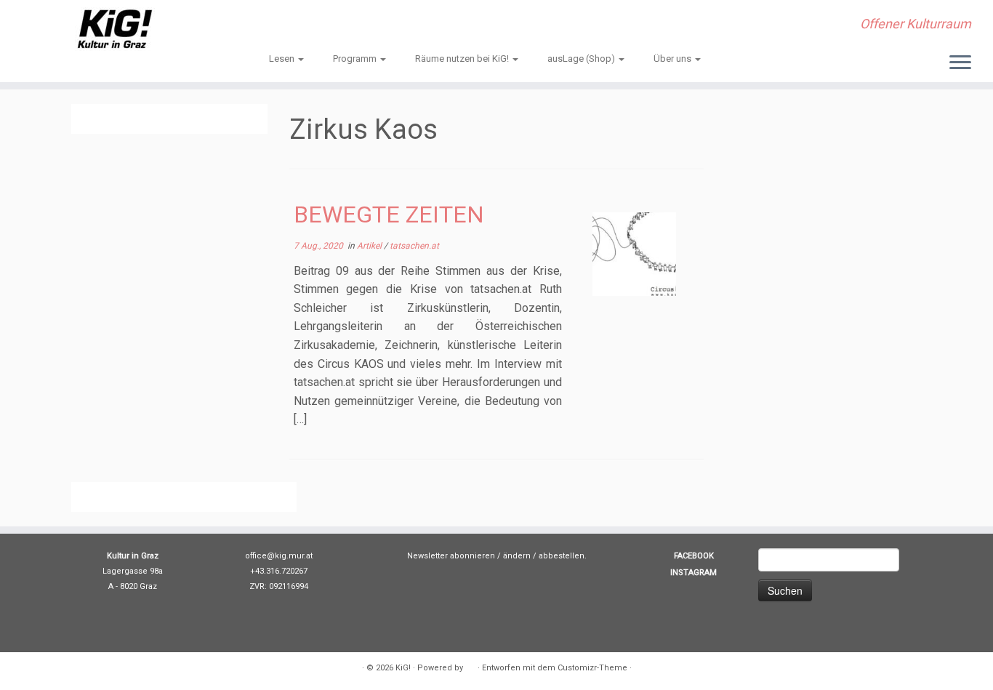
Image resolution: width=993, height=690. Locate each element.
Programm (356, 58)
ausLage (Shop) (582, 58)
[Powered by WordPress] (470, 665)
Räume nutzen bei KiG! (463, 58)
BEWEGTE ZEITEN (389, 214)
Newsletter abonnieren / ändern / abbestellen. (497, 556)
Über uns (674, 58)
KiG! (403, 668)
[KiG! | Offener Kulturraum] (114, 29)
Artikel (370, 246)
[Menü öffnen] (960, 63)
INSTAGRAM (693, 572)
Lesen (283, 58)
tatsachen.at (414, 246)
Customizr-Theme (592, 668)
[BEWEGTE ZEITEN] (634, 254)
